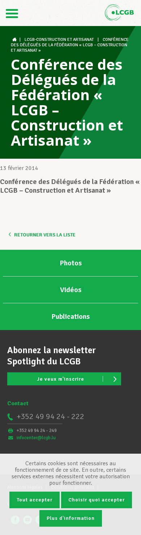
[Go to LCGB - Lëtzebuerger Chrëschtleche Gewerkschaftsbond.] (15, 39)
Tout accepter (34, 500)
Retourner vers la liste (45, 235)
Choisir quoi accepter (96, 500)
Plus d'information (71, 518)
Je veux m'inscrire (60, 379)
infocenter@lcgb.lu (36, 438)
